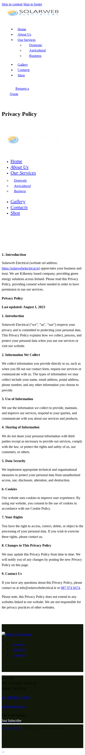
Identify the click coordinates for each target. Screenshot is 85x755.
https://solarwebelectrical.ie (20, 268)
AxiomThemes (12, 728)
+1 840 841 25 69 (16, 697)
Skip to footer (32, 4)
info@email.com (13, 706)
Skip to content (12, 4)
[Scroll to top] (3, 750)
